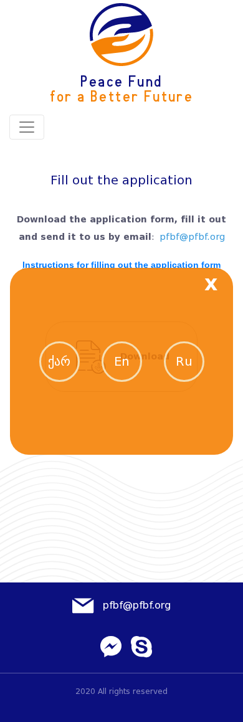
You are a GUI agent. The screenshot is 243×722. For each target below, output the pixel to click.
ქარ (59, 361)
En (122, 361)
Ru (184, 361)
